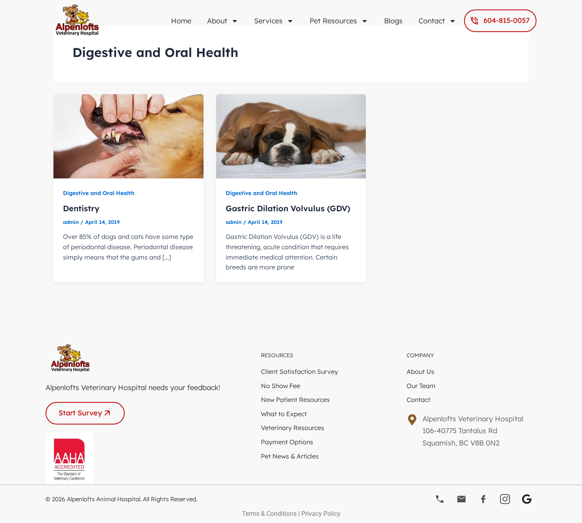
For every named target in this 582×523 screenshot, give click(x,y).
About (217, 20)
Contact (431, 20)
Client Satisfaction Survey (299, 371)
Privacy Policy (320, 513)
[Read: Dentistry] (128, 135)
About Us (420, 371)
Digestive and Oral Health (99, 193)
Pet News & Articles (290, 456)
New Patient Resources (295, 400)
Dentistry (81, 208)
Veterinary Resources (292, 428)
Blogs (393, 20)
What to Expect (284, 414)
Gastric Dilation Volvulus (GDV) (288, 208)
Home (181, 20)
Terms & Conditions (269, 513)
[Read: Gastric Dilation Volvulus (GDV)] (291, 135)
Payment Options (287, 442)
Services (268, 20)
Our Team (421, 386)
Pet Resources (333, 20)
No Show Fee (280, 386)
